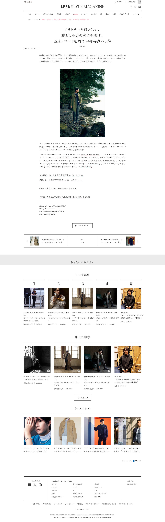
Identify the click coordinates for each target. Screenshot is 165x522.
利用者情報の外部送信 (109, 504)
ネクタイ (94, 14)
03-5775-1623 (108, 161)
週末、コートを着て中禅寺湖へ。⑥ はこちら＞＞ (60, 180)
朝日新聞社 (36, 504)
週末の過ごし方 (78, 497)
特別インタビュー (58, 497)
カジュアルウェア (100, 493)
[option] (28, 14)
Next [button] (134, 14)
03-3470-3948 (85, 167)
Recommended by (127, 460)
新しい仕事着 (48, 14)
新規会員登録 (131, 2)
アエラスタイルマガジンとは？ (62, 481)
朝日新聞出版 (47, 504)
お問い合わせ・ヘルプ (82, 509)
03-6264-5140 (93, 164)
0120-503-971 (63, 157)
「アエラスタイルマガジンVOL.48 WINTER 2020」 (61, 197)
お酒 (114, 14)
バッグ (67, 14)
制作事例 (97, 497)
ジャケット (84, 14)
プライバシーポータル (125, 504)
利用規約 (80, 504)
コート (75, 14)
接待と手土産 (124, 14)
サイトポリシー (69, 504)
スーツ (37, 14)
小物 (107, 14)
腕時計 (59, 14)
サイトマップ (58, 504)
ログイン (119, 2)
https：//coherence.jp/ (90, 154)
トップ (29, 14)
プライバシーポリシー (92, 504)
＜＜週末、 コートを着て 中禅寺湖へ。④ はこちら (61, 175)
